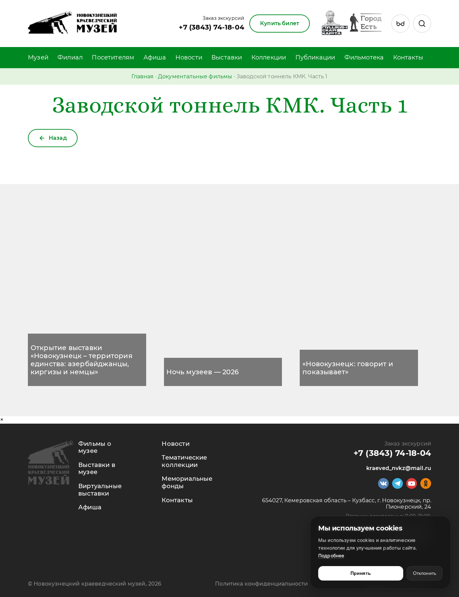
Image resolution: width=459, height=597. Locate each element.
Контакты (408, 57)
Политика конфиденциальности (261, 584)
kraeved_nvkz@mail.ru (398, 468)
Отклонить (424, 573)
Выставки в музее (96, 468)
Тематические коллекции (184, 461)
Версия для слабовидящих (402, 30)
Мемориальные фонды (187, 482)
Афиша (154, 57)
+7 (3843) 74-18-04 (211, 27)
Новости (188, 57)
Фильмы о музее (94, 447)
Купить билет (279, 23)
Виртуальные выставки (100, 489)
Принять (360, 573)
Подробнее (331, 555)
